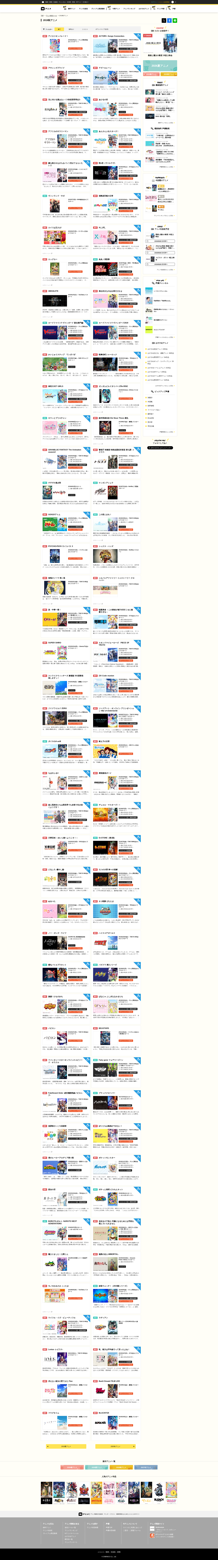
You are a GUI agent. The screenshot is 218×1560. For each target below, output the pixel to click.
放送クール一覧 (70, 1527)
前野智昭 (151, 406)
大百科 (69, 2)
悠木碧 (150, 422)
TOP (42, 15)
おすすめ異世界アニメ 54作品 (158, 357)
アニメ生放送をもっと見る (165, 269)
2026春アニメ (72, 1467)
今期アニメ (116, 9)
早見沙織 (151, 426)
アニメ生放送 (83, 9)
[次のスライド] (173, 1493)
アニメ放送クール (51, 15)
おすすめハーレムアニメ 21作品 (159, 368)
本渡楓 (150, 402)
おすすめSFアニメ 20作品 (157, 372)
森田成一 (151, 414)
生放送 (55, 2)
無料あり (71, 29)
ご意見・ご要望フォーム (132, 1530)
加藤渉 (150, 397)
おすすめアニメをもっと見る (164, 386)
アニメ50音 (161, 9)
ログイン (154, 2)
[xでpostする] (164, 20)
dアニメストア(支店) (102, 29)
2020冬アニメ (115, 1446)
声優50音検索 (111, 1530)
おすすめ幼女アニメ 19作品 (157, 349)
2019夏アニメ (66, 1446)
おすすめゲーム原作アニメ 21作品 (160, 376)
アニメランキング (129, 9)
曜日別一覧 (69, 1539)
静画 (51, 2)
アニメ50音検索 (92, 1527)
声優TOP (109, 1527)
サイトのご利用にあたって (132, 1527)
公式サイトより (47, 62)
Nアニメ (78, 2)
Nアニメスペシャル (72, 1533)
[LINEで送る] (175, 20)
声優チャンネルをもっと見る (164, 337)
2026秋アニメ (121, 1467)
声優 (173, 9)
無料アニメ (71, 9)
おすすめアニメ (144, 9)
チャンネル (62, 2)
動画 (47, 2)
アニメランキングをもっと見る (163, 215)
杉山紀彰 (151, 418)
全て (59, 29)
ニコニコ (85, 29)
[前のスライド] (44, 1493)
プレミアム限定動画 (98, 9)
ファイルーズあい (154, 410)
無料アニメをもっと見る (165, 123)
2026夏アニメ (97, 1467)
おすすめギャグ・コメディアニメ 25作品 (160, 362)
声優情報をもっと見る (166, 167)
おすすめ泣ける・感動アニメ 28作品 (161, 353)
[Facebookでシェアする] (169, 20)
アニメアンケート (71, 1542)
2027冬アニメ (146, 1467)
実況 (73, 2)
